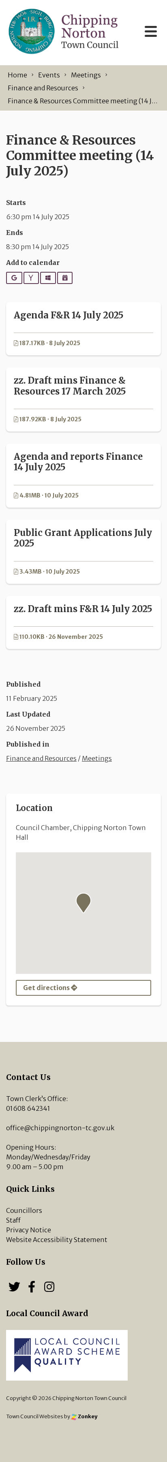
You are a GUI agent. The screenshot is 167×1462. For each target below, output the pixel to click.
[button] (83, 903)
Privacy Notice (28, 1230)
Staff (13, 1220)
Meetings (97, 758)
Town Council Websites (34, 1416)
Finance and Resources (41, 758)
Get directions (47, 988)
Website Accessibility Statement (56, 1240)
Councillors (24, 1210)
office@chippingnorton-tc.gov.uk (60, 1128)
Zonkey (87, 1416)
